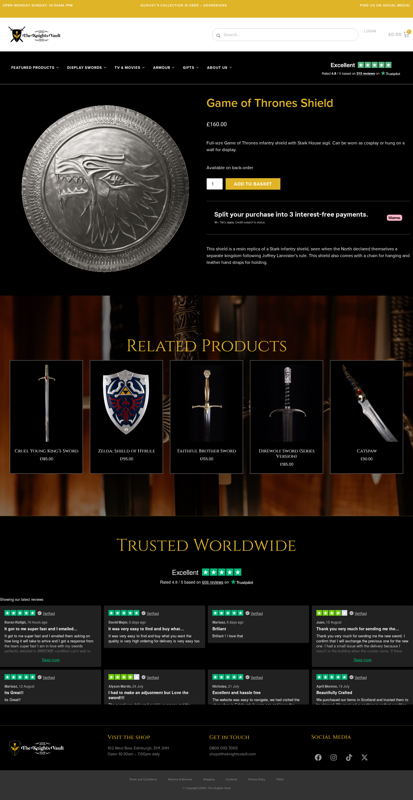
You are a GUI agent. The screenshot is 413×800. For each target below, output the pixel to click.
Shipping (209, 779)
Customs (231, 779)
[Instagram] (334, 758)
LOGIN (370, 31)
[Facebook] (318, 758)
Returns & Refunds (180, 779)
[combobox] (285, 34)
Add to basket (253, 184)
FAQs (280, 779)
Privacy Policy (256, 779)
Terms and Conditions (143, 779)
